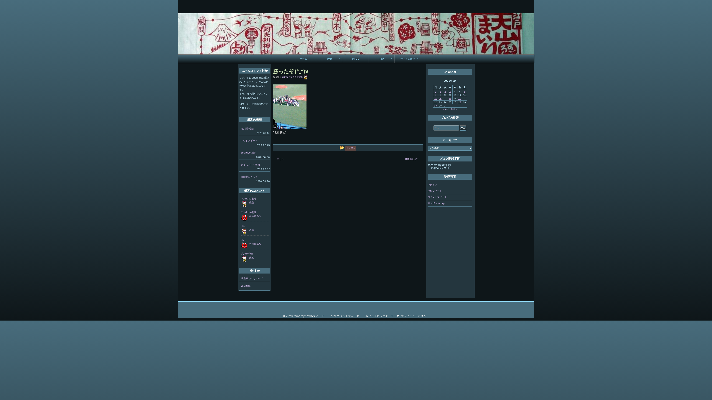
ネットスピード (249, 140)
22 (435, 102)
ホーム (303, 58)
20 (459, 98)
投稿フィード (435, 190)
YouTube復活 (248, 152)
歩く (243, 226)
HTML (355, 58)
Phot (329, 58)
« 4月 (446, 109)
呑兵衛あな (255, 216)
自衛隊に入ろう (249, 176)
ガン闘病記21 (248, 128)
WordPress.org (436, 203)
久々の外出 (247, 253)
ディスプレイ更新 (250, 164)
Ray (382, 58)
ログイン (432, 184)
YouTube (246, 285)
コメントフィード (437, 196)
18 (450, 98)
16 (440, 98)
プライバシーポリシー (415, 316)
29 (435, 105)
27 (460, 102)
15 (435, 98)
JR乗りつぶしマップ (252, 278)
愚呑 (251, 202)
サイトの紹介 (407, 58)
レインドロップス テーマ (382, 316)
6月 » (454, 109)
